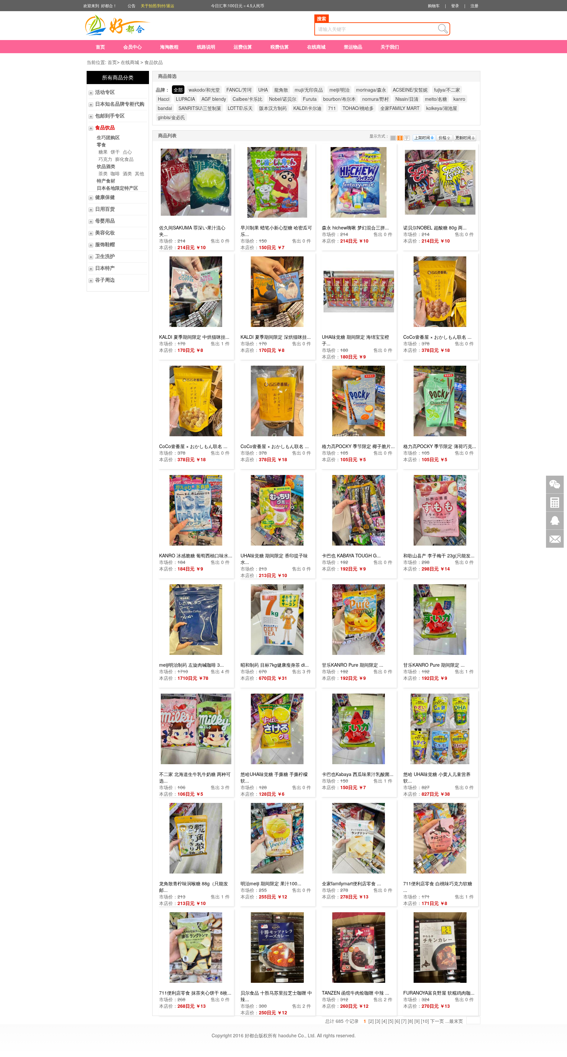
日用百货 (105, 209)
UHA (263, 89)
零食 (101, 144)
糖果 (103, 151)
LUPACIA (185, 99)
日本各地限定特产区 (117, 187)
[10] (425, 1021)
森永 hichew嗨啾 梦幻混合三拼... (355, 227)
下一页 (437, 1021)
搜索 (321, 18)
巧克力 (105, 159)
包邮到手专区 (110, 116)
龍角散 (281, 89)
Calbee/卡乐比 (247, 99)
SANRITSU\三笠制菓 (199, 108)
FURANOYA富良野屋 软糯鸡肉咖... (438, 992)
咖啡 (115, 173)
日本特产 (105, 268)
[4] (384, 1021)
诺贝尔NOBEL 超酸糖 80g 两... (435, 227)
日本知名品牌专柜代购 (119, 104)
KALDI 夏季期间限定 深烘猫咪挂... (276, 337)
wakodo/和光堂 (204, 89)
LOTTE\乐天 (240, 108)
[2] (371, 1021)
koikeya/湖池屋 (441, 108)
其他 (139, 173)
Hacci (163, 99)
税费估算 (279, 46)
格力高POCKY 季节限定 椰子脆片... (358, 446)
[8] (410, 1021)
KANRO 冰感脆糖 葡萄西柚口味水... (195, 555)
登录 (455, 5)
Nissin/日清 (406, 99)
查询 (443, 28)
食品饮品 (153, 62)
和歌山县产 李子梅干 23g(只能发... (438, 555)
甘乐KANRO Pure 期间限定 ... (352, 664)
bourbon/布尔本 (339, 99)
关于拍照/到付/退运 (157, 5)
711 (332, 108)
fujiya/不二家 (447, 89)
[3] (377, 1021)
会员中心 (132, 46)
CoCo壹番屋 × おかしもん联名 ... (437, 337)
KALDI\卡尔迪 (307, 108)
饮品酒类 (106, 166)
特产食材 (106, 180)
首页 (100, 46)
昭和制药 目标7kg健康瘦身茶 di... (275, 664)
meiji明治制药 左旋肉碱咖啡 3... (191, 664)
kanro (459, 99)
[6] (397, 1021)
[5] (390, 1021)
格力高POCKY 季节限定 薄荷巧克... (439, 446)
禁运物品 (353, 46)
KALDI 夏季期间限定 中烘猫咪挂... (194, 337)
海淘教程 (169, 46)
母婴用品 (105, 221)
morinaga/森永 (371, 89)
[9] (417, 1021)
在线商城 (316, 46)
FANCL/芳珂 (239, 89)
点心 (127, 151)
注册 (474, 5)
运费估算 (243, 46)
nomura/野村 (375, 99)
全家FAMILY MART (400, 108)
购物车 (434, 5)
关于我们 (390, 46)
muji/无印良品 (309, 89)
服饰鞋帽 (105, 244)
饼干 (115, 151)
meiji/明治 (339, 89)
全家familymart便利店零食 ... (351, 883)
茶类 (103, 173)
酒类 (127, 173)
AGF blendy (213, 99)
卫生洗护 (105, 256)
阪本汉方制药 (273, 108)
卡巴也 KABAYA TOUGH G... (351, 555)
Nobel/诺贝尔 (282, 99)
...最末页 (454, 1021)
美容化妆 (105, 232)
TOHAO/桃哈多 (358, 108)
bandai (165, 108)
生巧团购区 (108, 137)
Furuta (310, 99)
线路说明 (206, 46)
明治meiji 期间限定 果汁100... (271, 883)
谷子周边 (105, 280)
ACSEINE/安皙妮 (410, 89)
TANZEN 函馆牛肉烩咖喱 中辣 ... (355, 992)
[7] (404, 1021)
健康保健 (105, 197)
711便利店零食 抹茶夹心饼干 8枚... (195, 992)
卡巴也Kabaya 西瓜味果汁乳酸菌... (357, 774)
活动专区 (105, 92)
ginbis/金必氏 (171, 117)
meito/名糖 (436, 99)
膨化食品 (124, 159)
